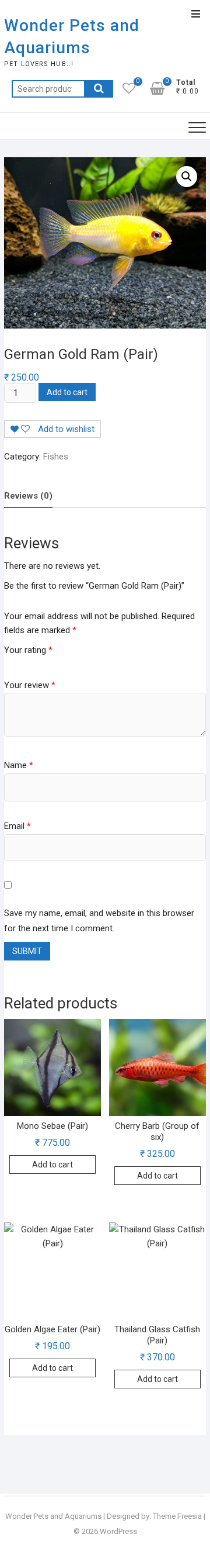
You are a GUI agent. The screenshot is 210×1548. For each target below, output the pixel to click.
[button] (186, 176)
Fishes (55, 456)
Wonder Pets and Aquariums (71, 36)
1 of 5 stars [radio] (8, 662)
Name (18, 765)
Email (17, 826)
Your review (29, 685)
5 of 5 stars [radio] (52, 662)
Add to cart (67, 392)
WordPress (118, 1531)
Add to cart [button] (52, 1164)
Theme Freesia (177, 1516)
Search (98, 89)
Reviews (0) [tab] (28, 495)
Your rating (28, 650)
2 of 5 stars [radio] (19, 662)
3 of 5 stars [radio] (30, 662)
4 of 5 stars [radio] (41, 662)
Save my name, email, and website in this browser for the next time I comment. (99, 921)
